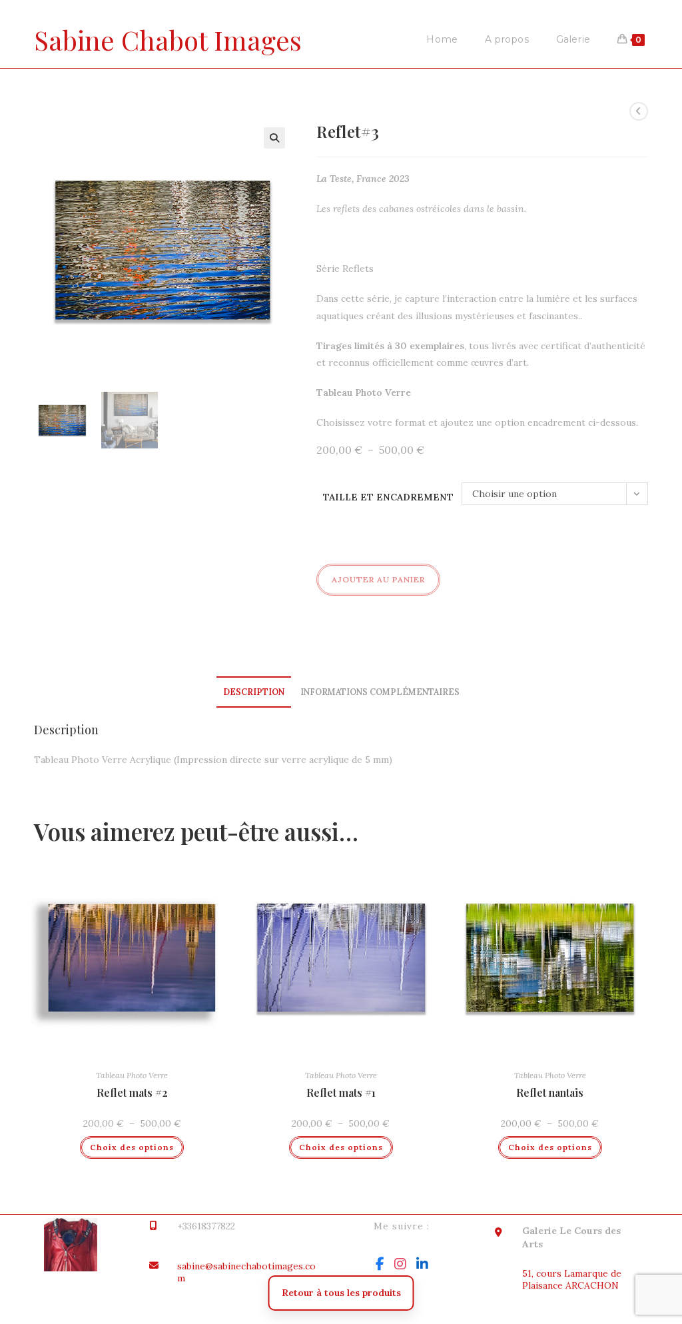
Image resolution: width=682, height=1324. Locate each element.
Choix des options (132, 1147)
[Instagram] (400, 1264)
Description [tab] (253, 691)
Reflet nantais (549, 1092)
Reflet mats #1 (341, 1092)
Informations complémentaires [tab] (380, 691)
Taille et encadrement (388, 497)
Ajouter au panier (378, 579)
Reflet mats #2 (132, 1092)
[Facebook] (380, 1264)
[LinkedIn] (422, 1264)
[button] (274, 138)
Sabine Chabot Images (168, 39)
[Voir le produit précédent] (638, 111)
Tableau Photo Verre (132, 1075)
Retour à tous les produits (341, 1293)
